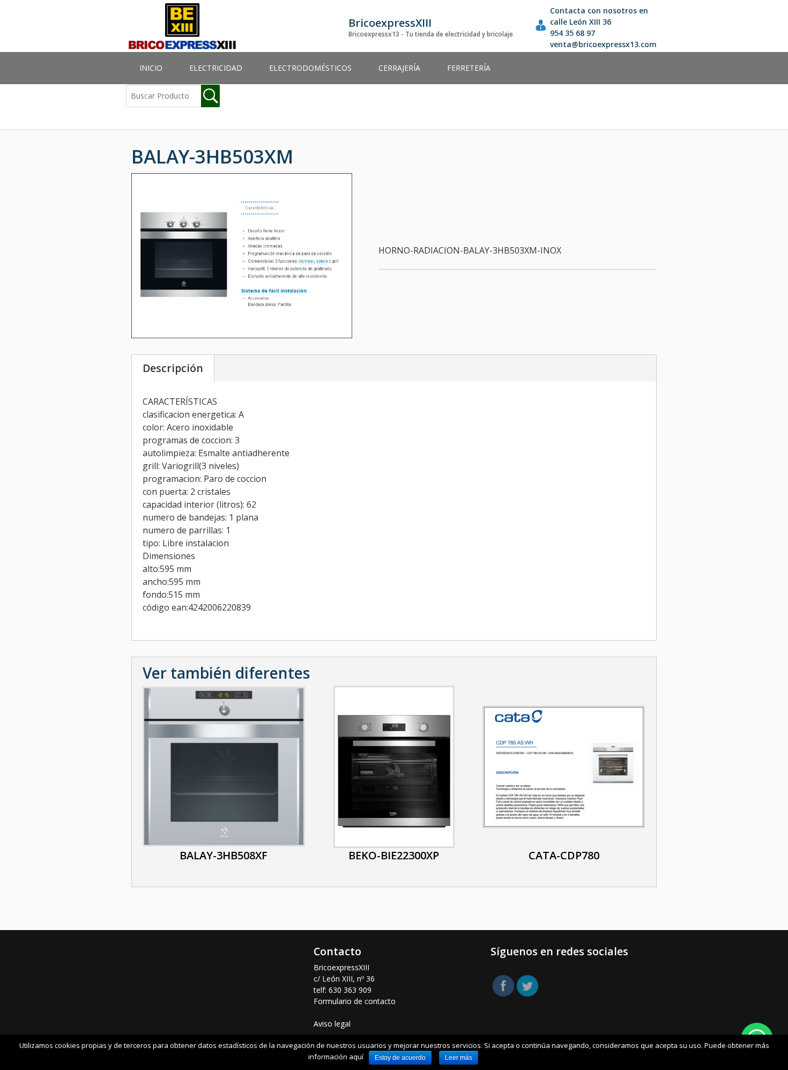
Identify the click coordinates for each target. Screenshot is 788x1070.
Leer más (458, 1057)
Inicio (150, 68)
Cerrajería (399, 68)
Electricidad (215, 68)
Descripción (173, 368)
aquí (356, 1056)
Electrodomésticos (310, 68)
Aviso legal (332, 1024)
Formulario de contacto (355, 1001)
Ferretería (468, 68)
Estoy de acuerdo (400, 1057)
